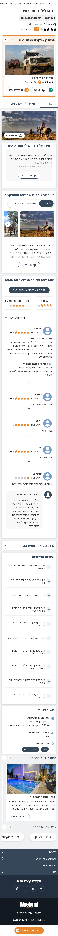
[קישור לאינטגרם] (33, 888)
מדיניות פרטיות (24, 913)
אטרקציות (40, 3)
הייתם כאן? (29, 290)
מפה (45, 749)
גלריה (49, 103)
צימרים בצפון (43, 837)
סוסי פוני (31, 203)
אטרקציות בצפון (24, 3)
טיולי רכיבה (46, 203)
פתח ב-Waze (30, 749)
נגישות (38, 913)
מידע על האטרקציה (23, 103)
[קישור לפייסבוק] (41, 888)
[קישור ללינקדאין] (25, 888)
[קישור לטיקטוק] (17, 888)
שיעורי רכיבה (16, 203)
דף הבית (52, 3)
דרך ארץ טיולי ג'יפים (42, 78)
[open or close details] (11, 332)
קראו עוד (30, 175)
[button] (29, 545)
